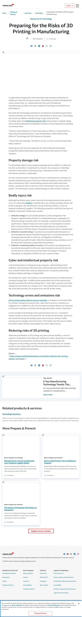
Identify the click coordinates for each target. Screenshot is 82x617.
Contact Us (43, 573)
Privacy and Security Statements (64, 577)
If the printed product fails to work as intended (28, 300)
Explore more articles (41, 531)
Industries (28, 13)
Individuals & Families (9, 573)
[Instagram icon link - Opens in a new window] (78, 554)
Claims (4, 581)
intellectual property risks (35, 121)
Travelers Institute (28, 589)
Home (4, 13)
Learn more (47, 394)
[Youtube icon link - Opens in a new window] (67, 554)
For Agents (43, 581)
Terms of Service (59, 573)
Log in (68, 5)
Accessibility (57, 585)
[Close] (79, 603)
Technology (39, 13)
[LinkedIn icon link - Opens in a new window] (74, 554)
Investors (26, 581)
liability (29, 203)
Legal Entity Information (61, 592)
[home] (8, 5)
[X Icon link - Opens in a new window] (71, 554)
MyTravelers (44, 577)
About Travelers (28, 573)
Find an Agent (44, 585)
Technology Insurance (11, 414)
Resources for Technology (41, 19)
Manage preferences (40, 613)
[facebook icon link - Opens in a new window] (64, 554)
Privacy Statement (54, 605)
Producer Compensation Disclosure (65, 589)
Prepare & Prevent (13, 13)
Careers (25, 577)
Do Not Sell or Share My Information (65, 581)
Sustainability (27, 585)
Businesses (5, 577)
